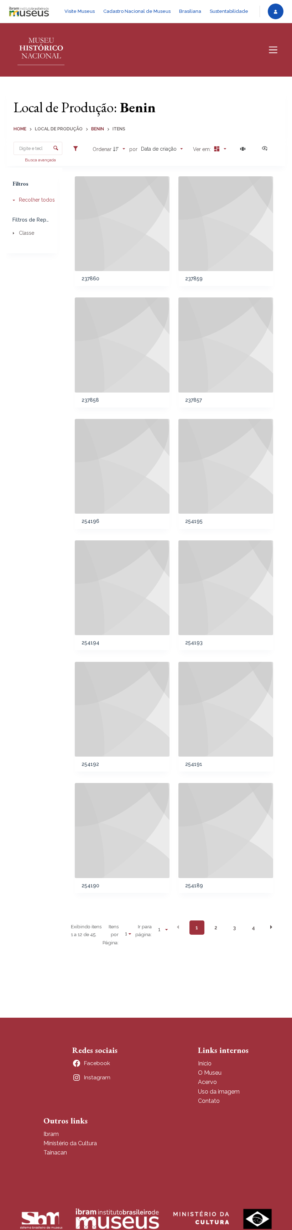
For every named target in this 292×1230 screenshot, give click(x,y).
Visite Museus (79, 11)
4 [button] (253, 927)
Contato (209, 1100)
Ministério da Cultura (70, 1143)
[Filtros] (77, 148)
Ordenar (102, 149)
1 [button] (196, 927)
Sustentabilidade (229, 11)
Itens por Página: (111, 934)
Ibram (51, 1134)
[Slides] (243, 148)
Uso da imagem (219, 1091)
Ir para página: (143, 930)
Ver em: (202, 149)
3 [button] (234, 927)
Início (205, 1063)
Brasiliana (190, 11)
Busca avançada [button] (41, 159)
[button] (178, 927)
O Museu (209, 1072)
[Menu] (273, 50)
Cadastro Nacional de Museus (137, 11)
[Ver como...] (266, 148)
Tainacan (55, 1152)
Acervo (207, 1082)
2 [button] (215, 927)
